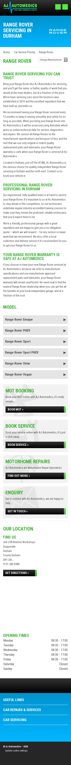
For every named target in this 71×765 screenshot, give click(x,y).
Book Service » (18, 445)
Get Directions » (17, 573)
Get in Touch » (18, 511)
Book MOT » (15, 409)
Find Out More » (19, 476)
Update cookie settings (16, 750)
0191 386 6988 (11, 564)
